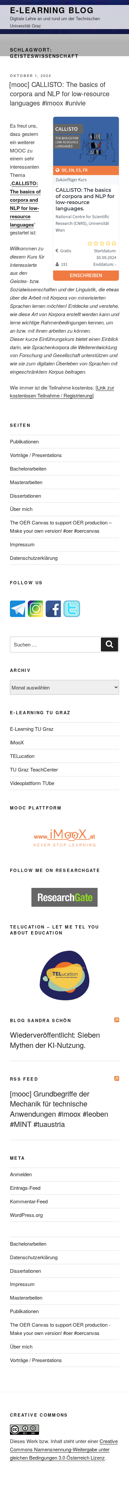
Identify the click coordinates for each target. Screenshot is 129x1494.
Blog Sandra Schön (40, 1020)
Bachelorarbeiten (28, 468)
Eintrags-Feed (25, 1187)
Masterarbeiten (26, 481)
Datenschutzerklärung (34, 557)
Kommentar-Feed (29, 1201)
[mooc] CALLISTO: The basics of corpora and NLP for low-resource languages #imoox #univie (59, 93)
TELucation (22, 755)
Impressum (22, 544)
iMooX (17, 742)
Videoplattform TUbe (32, 782)
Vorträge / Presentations (36, 454)
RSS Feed (24, 1079)
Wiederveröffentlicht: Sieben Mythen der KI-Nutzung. (55, 1039)
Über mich (21, 508)
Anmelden (21, 1174)
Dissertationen (25, 495)
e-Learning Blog (52, 10)
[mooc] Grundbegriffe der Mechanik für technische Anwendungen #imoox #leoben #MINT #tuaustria (59, 1108)
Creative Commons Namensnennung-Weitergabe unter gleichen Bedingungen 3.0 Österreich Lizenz (64, 1449)
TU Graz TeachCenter (34, 769)
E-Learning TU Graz (32, 728)
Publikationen (24, 441)
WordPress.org (26, 1214)
